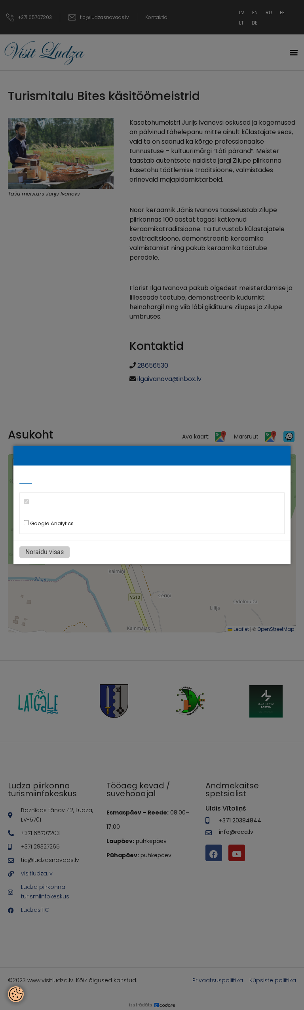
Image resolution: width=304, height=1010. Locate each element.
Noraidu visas (44, 552)
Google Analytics (51, 524)
